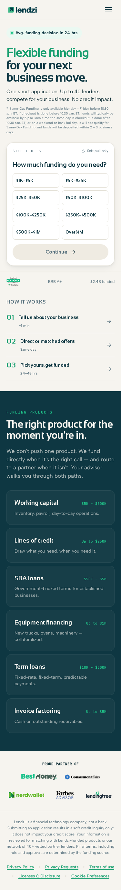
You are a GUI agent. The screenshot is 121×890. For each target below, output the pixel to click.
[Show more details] (109, 321)
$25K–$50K (28, 197)
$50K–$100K (79, 197)
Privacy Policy (20, 867)
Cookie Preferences (90, 876)
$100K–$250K (30, 215)
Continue (56, 252)
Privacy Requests (61, 867)
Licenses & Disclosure (39, 876)
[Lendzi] (22, 9)
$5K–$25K (76, 180)
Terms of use (101, 867)
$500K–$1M (28, 232)
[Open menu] (108, 10)
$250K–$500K (81, 215)
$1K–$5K (24, 180)
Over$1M (74, 232)
